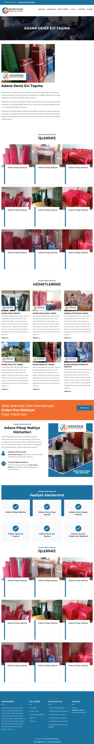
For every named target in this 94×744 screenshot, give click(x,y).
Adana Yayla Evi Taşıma (12, 364)
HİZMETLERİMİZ (63, 9)
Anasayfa (33, 708)
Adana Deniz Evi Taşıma (43, 364)
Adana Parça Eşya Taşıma (44, 313)
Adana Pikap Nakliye (17, 167)
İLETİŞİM (90, 9)
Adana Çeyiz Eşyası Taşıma (76, 313)
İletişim (32, 721)
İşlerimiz (33, 718)
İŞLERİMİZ (81, 9)
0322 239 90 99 (10, 2)
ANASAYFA (41, 9)
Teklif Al (4, 338)
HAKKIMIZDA (51, 9)
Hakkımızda (34, 711)
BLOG (73, 9)
